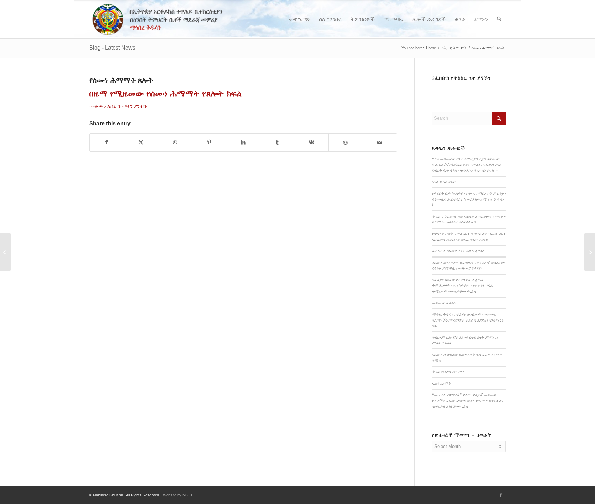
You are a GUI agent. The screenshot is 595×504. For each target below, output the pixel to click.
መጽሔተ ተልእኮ (443, 302)
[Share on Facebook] (107, 142)
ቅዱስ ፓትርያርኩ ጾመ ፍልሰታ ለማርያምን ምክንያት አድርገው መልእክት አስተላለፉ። (468, 219)
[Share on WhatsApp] (175, 142)
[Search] (499, 19)
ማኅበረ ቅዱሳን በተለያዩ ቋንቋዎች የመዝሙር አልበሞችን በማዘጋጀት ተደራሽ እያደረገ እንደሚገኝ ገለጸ (468, 320)
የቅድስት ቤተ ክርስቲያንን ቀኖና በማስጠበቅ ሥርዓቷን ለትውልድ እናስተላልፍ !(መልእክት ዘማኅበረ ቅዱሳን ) (469, 199)
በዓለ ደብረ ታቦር (443, 181)
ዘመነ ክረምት (441, 383)
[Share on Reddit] (346, 142)
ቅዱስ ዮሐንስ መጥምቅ (448, 371)
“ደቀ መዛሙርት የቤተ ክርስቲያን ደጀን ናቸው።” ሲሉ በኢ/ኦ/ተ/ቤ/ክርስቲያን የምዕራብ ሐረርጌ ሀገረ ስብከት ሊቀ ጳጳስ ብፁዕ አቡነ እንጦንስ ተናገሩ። (466, 164)
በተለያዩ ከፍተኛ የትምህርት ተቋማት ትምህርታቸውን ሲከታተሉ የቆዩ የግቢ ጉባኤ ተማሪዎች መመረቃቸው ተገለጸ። (462, 285)
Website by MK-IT (178, 495)
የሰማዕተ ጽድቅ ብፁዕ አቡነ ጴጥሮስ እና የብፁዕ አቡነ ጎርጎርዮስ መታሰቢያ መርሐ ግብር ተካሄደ (468, 236)
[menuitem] (299, 19)
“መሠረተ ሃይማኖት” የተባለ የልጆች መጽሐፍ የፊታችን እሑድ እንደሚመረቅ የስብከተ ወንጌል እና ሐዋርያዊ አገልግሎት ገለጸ (467, 400)
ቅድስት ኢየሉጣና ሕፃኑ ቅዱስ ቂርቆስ (458, 250)
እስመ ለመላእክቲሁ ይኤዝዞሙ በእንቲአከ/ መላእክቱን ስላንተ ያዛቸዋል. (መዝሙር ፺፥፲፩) (468, 265)
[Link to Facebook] (500, 495)
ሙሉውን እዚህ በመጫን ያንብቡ (118, 106)
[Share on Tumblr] (277, 142)
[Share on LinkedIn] (243, 142)
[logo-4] (167, 19)
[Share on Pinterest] (209, 142)
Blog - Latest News (112, 48)
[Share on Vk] (311, 142)
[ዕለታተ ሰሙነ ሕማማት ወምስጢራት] (5, 252)
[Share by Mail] (380, 142)
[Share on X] (141, 142)
